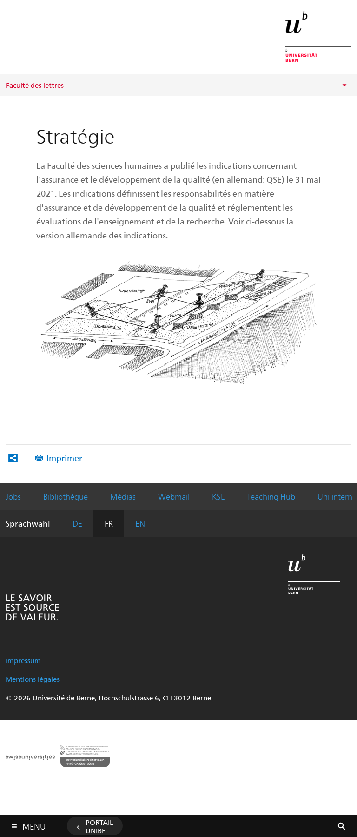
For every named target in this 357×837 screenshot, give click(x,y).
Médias (123, 496)
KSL (218, 496)
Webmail (174, 496)
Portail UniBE (99, 826)
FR (109, 523)
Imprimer (64, 457)
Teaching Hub (271, 496)
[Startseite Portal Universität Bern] (318, 36)
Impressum (23, 660)
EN (140, 523)
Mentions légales (33, 679)
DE (77, 523)
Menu (34, 824)
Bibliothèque (65, 496)
